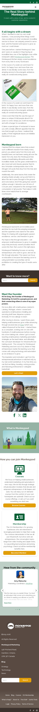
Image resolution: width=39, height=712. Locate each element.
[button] (35, 7)
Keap (22, 325)
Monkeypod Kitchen (22, 57)
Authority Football (23, 583)
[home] (8, 7)
